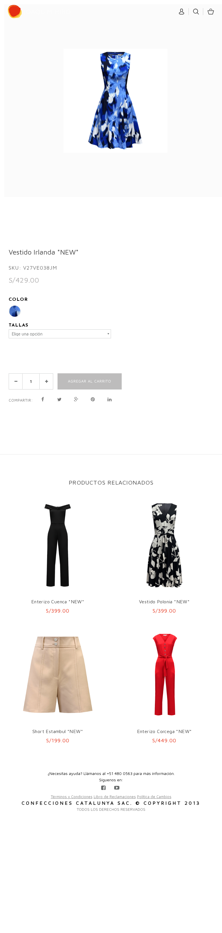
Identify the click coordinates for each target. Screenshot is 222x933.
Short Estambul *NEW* (57, 731)
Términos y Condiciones (71, 796)
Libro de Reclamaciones (115, 796)
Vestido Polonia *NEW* (164, 601)
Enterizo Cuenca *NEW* (57, 601)
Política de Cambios (154, 796)
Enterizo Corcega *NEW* (164, 731)
